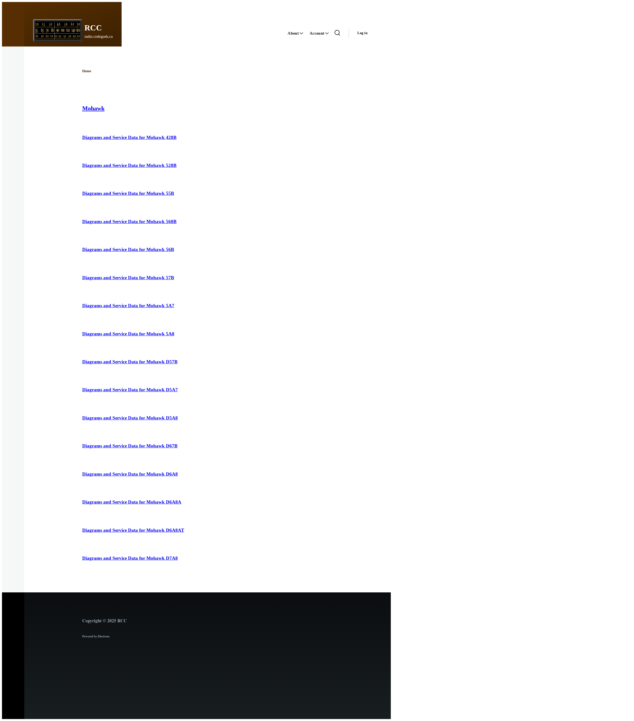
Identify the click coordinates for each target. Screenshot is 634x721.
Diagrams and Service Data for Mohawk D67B (130, 445)
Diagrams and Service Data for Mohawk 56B (128, 249)
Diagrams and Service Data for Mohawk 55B (128, 193)
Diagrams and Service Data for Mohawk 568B (129, 221)
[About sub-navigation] (304, 33)
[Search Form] (337, 33)
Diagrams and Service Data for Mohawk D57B (130, 361)
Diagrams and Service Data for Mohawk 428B (129, 137)
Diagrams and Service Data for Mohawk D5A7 (130, 389)
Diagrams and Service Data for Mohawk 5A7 (128, 305)
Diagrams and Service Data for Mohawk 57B (128, 277)
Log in (362, 33)
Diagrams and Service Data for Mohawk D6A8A (131, 502)
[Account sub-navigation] (329, 33)
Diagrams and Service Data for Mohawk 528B (129, 165)
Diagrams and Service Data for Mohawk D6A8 (130, 474)
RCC (93, 27)
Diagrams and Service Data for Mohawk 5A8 (128, 333)
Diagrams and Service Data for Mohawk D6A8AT (133, 530)
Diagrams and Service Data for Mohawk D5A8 (130, 417)
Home (86, 71)
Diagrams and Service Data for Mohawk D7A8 (130, 558)
